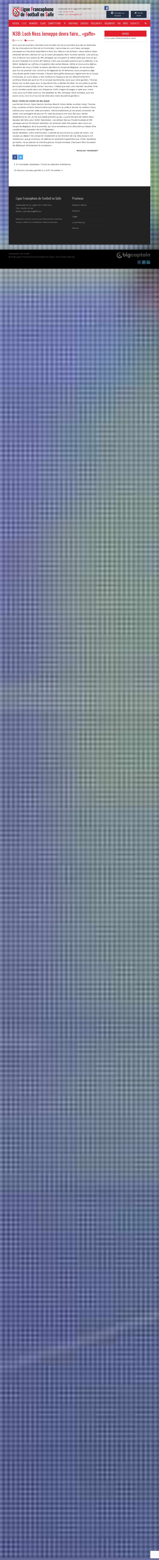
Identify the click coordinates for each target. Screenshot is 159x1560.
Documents (109, 23)
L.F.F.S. (24, 23)
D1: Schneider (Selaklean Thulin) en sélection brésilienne (43, 164)
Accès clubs (139, 14)
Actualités (30, 40)
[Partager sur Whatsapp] (26, 157)
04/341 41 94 (68, 12)
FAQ (119, 23)
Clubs (43, 23)
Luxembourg (78, 222)
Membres (33, 23)
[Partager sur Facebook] (14, 157)
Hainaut (76, 211)
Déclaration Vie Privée (19, 253)
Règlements (96, 23)
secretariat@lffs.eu (73, 14)
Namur (75, 228)
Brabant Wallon (79, 205)
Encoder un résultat (119, 14)
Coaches (84, 23)
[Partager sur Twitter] (20, 157)
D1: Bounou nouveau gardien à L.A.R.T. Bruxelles (37, 170)
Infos (125, 23)
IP (65, 23)
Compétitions (54, 23)
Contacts (134, 23)
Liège (74, 216)
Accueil (15, 23)
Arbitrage (73, 23)
